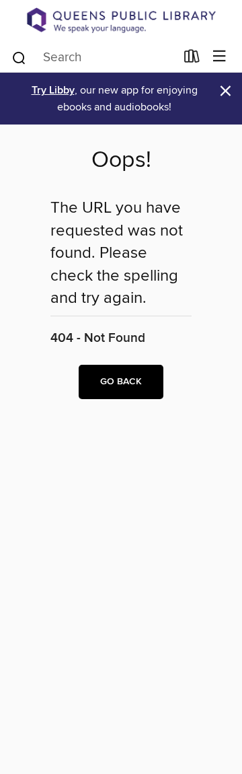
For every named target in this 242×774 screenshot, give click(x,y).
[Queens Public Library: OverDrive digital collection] (121, 20)
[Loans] (191, 58)
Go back (121, 382)
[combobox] (93, 58)
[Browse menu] (219, 57)
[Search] (19, 56)
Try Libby (53, 90)
